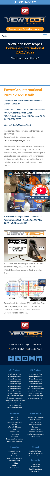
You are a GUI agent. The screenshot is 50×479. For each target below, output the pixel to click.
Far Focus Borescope (14, 408)
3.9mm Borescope (14, 381)
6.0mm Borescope (14, 379)
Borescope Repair (35, 456)
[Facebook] (11, 358)
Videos (14, 425)
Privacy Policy (35, 471)
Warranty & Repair (14, 427)
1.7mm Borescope (14, 388)
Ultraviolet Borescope (14, 403)
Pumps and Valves (35, 425)
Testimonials (14, 432)
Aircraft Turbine (35, 420)
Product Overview (14, 374)
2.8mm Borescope (14, 384)
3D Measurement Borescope (15, 400)
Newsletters (35, 467)
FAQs (14, 429)
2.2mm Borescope (14, 386)
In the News (35, 464)
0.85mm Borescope (14, 393)
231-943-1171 (27, 2)
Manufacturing (14, 461)
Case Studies (14, 468)
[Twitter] (18, 358)
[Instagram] (32, 358)
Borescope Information (14, 439)
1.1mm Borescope (14, 391)
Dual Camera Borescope (14, 396)
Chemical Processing (14, 458)
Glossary (14, 436)
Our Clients (15, 420)
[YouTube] (25, 358)
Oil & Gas (14, 463)
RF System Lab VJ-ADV (35, 398)
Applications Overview (35, 417)
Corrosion (35, 427)
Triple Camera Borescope (14, 398)
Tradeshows (14, 434)
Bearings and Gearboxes (35, 434)
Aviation (14, 453)
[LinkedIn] (39, 358)
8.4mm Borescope (14, 376)
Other (14, 465)
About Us (14, 417)
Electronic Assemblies (35, 432)
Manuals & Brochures (14, 422)
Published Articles (35, 469)
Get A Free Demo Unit (35, 453)
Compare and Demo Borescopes (25, 29)
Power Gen (14, 456)
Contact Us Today (35, 451)
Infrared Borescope (14, 405)
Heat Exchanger (35, 422)
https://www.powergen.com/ (17, 140)
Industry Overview (14, 451)
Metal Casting (35, 436)
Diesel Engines (36, 429)
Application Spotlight (14, 441)
